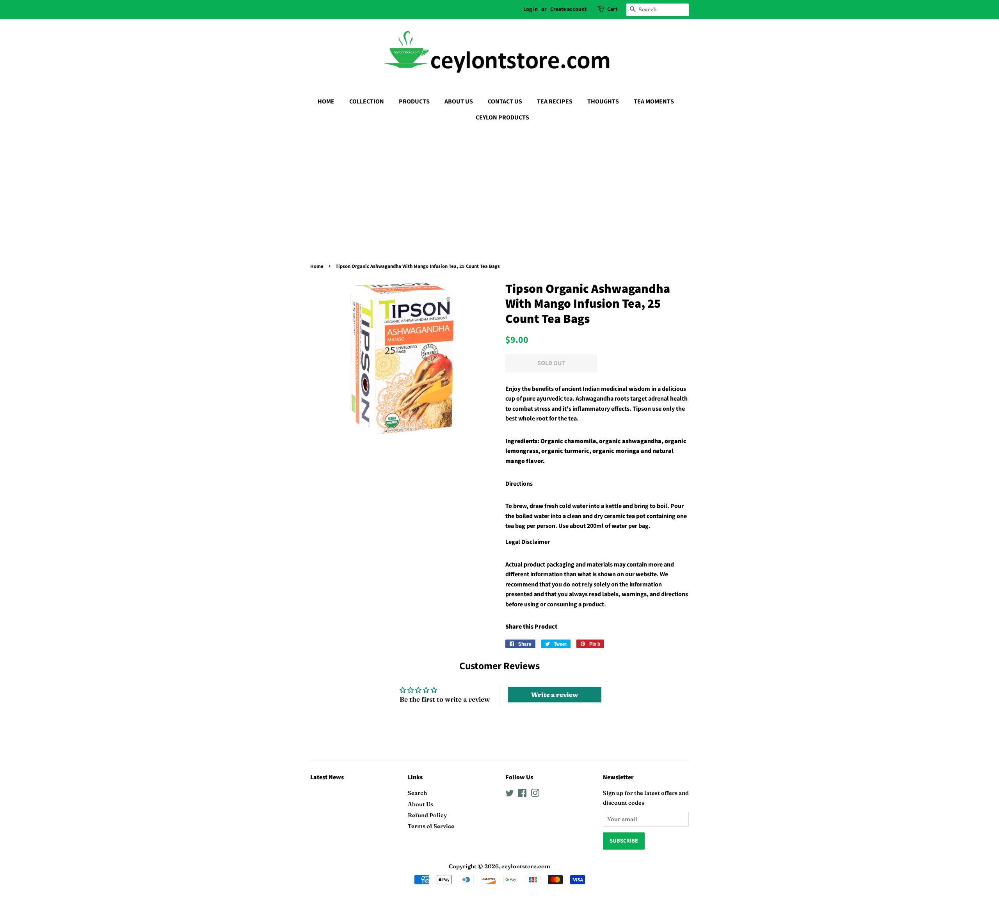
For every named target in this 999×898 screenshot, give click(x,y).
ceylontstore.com (525, 866)
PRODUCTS (414, 101)
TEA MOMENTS (654, 101)
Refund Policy (427, 815)
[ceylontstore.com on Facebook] (522, 794)
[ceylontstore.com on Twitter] (509, 794)
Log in (530, 9)
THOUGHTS (603, 101)
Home (317, 266)
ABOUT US (458, 101)
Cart (612, 9)
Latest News (327, 777)
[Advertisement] (499, 186)
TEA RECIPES (554, 101)
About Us (420, 804)
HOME (326, 101)
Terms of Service (431, 826)
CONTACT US (505, 101)
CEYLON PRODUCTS (502, 117)
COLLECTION (366, 101)
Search (417, 792)
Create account (568, 9)
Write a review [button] (554, 694)
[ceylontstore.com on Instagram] (535, 794)
